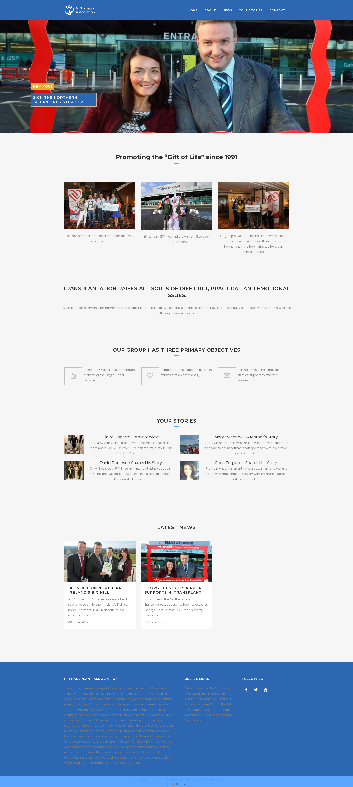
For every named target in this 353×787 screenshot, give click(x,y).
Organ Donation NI (198, 688)
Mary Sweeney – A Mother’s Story (246, 437)
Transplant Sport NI (209, 704)
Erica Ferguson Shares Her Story (246, 462)
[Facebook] (246, 690)
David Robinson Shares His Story (131, 462)
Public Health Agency (200, 699)
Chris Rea (181, 783)
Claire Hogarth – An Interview (131, 437)
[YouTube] (265, 690)
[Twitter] (256, 690)
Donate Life (216, 694)
